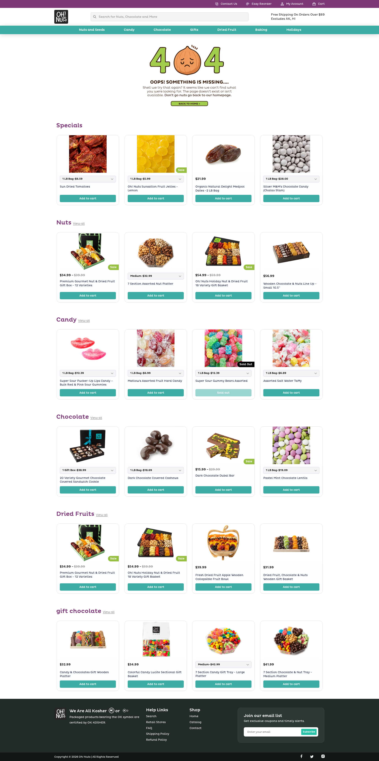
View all (79, 223)
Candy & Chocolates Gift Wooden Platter (84, 674)
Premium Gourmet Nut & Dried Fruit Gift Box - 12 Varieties (87, 283)
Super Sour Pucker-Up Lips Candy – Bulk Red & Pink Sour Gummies (86, 383)
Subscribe (309, 731)
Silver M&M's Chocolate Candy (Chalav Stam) (285, 188)
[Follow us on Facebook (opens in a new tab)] (301, 757)
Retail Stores (156, 722)
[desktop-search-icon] (95, 16)
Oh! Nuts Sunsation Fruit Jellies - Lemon (153, 188)
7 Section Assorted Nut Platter (150, 283)
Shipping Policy (157, 734)
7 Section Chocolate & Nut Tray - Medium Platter (287, 674)
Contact (196, 728)
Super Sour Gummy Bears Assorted (221, 381)
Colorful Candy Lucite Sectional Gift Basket (155, 674)
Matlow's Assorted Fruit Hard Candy (155, 381)
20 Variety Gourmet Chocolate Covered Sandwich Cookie (82, 480)
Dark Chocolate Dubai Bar (215, 475)
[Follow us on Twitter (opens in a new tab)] (312, 757)
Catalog (195, 722)
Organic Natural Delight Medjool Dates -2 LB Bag (220, 188)
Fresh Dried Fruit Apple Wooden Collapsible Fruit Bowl (219, 577)
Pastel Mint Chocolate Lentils (285, 478)
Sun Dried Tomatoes (75, 186)
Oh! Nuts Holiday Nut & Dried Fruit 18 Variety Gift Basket (221, 283)
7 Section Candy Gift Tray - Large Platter (220, 674)
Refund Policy (156, 739)
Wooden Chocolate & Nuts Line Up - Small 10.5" (290, 285)
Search (151, 716)
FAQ (149, 728)
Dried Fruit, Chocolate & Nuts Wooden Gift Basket (285, 577)
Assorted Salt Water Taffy (282, 381)
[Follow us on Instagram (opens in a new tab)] (323, 757)
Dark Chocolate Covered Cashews (153, 478)
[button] (314, 4)
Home (194, 716)
